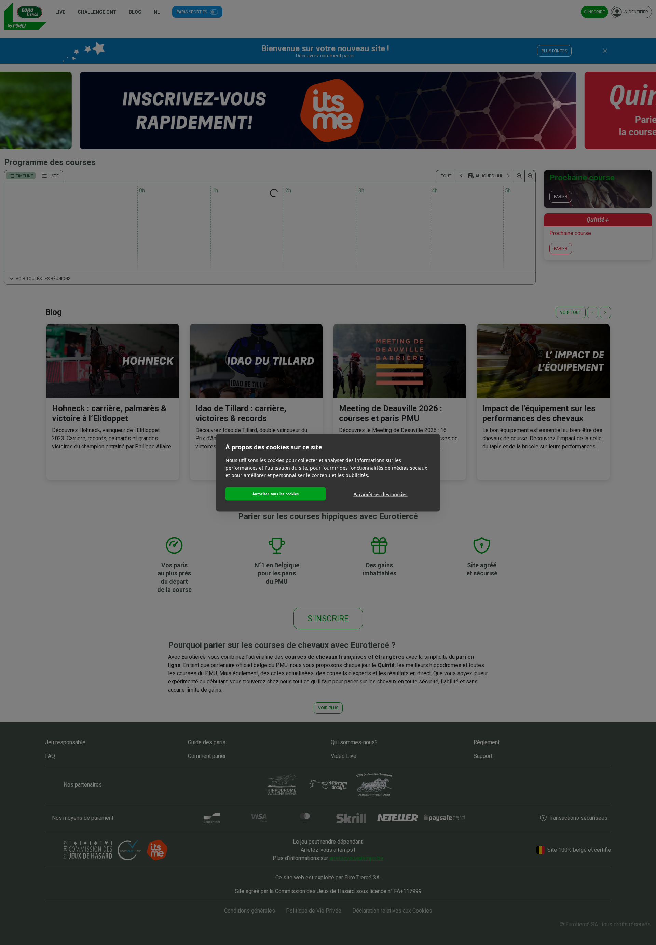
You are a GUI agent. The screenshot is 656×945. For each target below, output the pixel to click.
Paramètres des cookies (380, 494)
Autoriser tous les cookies (275, 493)
